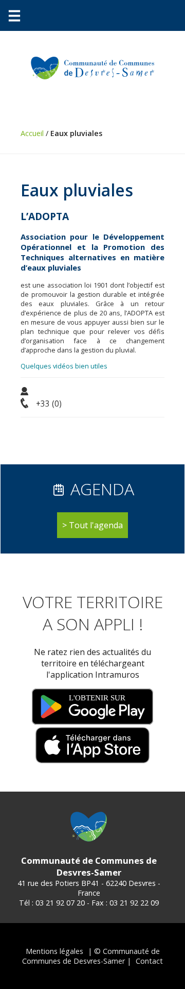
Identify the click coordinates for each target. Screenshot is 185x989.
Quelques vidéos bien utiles (64, 366)
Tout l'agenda (96, 525)
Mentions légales (54, 951)
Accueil (32, 133)
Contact (149, 961)
